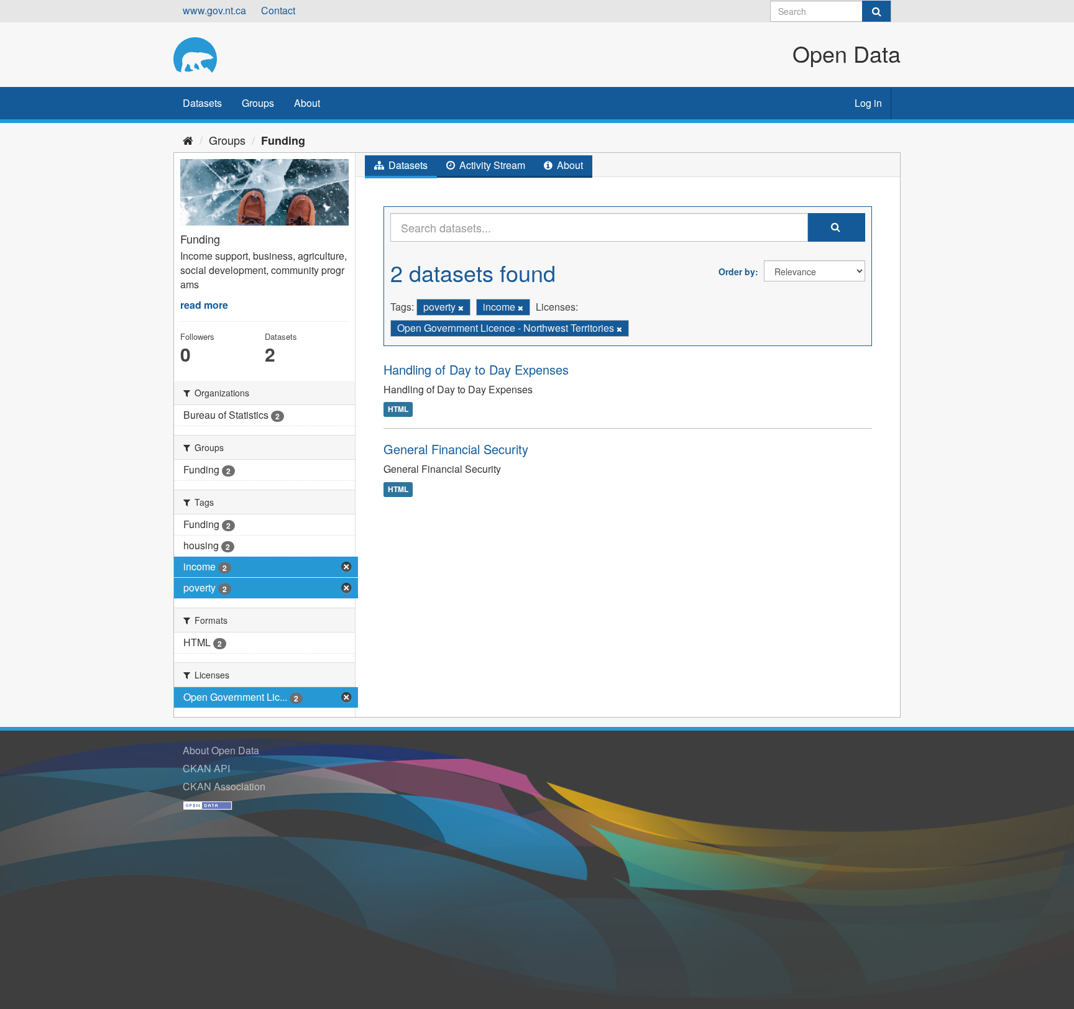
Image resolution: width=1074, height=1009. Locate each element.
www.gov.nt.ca (214, 10)
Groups (258, 103)
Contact (278, 10)
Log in (868, 103)
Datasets (202, 103)
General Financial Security (455, 449)
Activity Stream (491, 165)
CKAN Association (224, 786)
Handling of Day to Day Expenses (476, 369)
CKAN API (206, 768)
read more (204, 305)
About (307, 103)
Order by (736, 271)
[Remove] (461, 308)
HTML (398, 408)
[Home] (188, 140)
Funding (283, 140)
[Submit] (876, 11)
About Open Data (221, 750)
